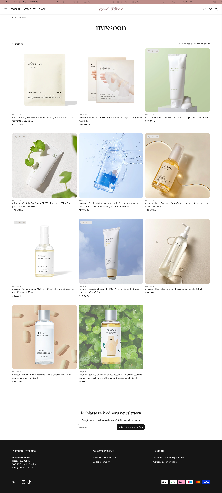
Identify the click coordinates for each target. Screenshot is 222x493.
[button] (6, 9)
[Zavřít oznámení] (219, 2)
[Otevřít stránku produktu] (44, 80)
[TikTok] (29, 482)
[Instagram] (23, 482)
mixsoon (22, 18)
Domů (14, 18)
